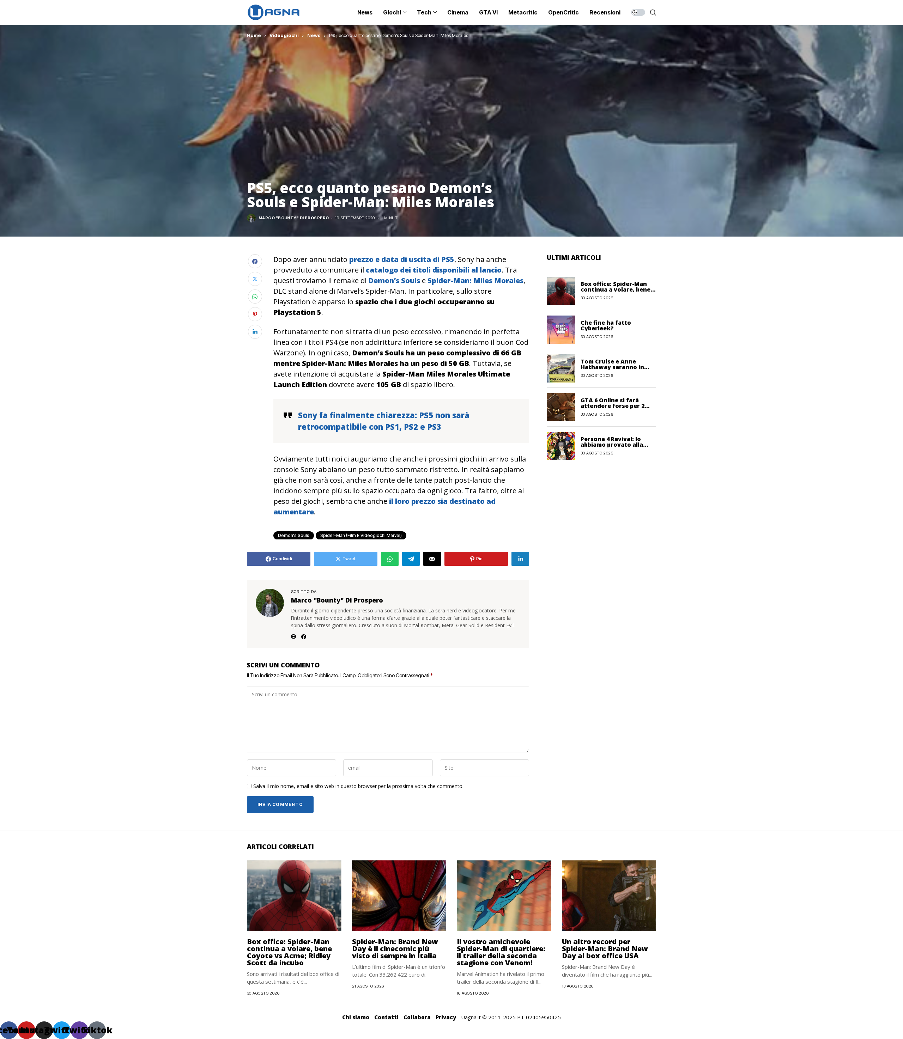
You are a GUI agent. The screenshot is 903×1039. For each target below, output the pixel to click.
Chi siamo (355, 1017)
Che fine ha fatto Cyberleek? (606, 325)
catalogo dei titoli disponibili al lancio (434, 270)
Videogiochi (284, 35)
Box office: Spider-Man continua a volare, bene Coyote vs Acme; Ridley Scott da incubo (289, 952)
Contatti (386, 1017)
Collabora (417, 1017)
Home (254, 35)
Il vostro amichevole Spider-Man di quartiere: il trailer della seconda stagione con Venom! (501, 952)
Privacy (446, 1017)
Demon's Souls (293, 535)
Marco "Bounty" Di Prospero (294, 218)
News (314, 35)
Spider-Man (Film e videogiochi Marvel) (361, 535)
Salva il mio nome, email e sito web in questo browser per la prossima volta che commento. (358, 786)
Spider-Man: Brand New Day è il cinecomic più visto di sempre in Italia (395, 948)
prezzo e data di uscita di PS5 (401, 259)
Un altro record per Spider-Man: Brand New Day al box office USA (605, 948)
